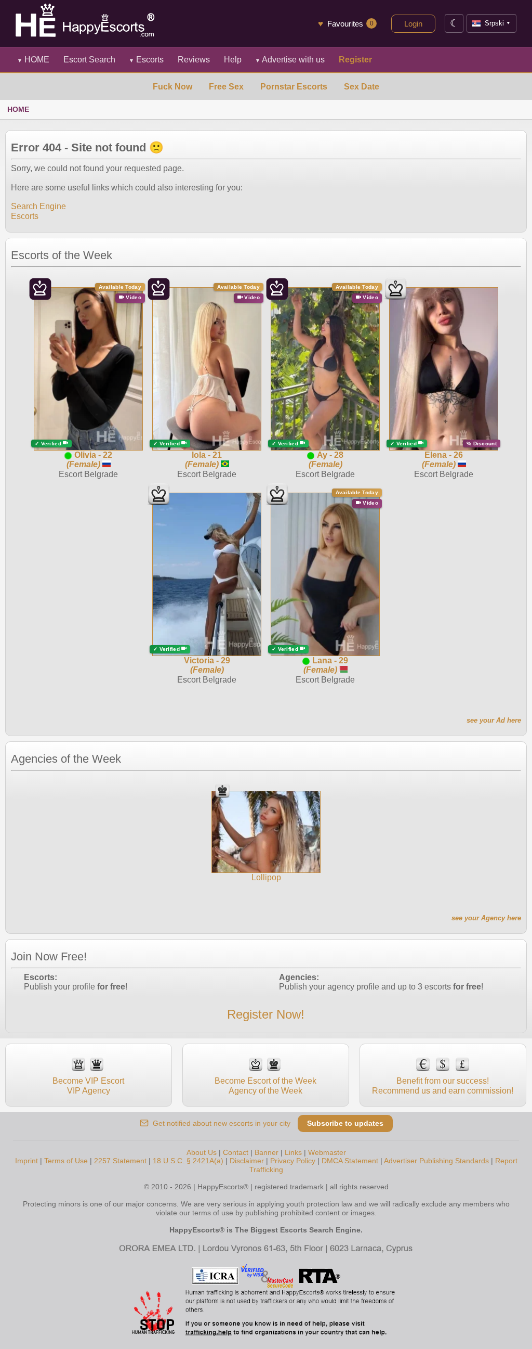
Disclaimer (247, 1161)
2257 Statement (120, 1161)
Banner (266, 1152)
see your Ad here (494, 720)
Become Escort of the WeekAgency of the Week (265, 1085)
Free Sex (226, 86)
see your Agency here (486, 918)
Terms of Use (66, 1161)
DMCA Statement (350, 1161)
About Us (202, 1152)
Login (413, 23)
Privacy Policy (292, 1161)
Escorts (146, 59)
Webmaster (327, 1152)
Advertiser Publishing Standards (436, 1161)
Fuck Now (172, 86)
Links (293, 1152)
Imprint (26, 1161)
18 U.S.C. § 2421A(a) (188, 1161)
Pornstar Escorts (293, 86)
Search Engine (38, 206)
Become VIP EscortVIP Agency (88, 1085)
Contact (235, 1152)
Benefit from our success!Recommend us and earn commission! (442, 1085)
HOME (33, 59)
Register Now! (265, 1014)
